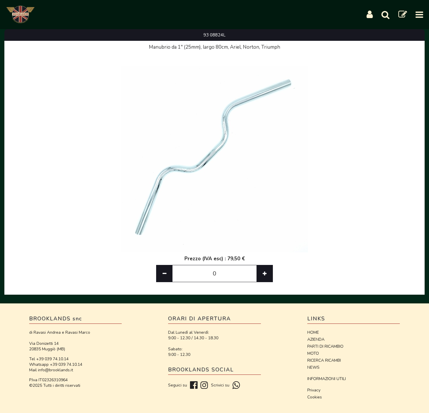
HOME (313, 332)
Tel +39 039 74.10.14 (49, 359)
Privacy (313, 390)
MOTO (313, 353)
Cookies (314, 397)
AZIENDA (316, 339)
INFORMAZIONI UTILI (326, 379)
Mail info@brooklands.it (51, 370)
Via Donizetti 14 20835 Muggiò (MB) (47, 346)
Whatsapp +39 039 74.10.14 (55, 364)
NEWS (313, 367)
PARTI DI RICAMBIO (325, 346)
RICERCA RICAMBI (324, 360)
